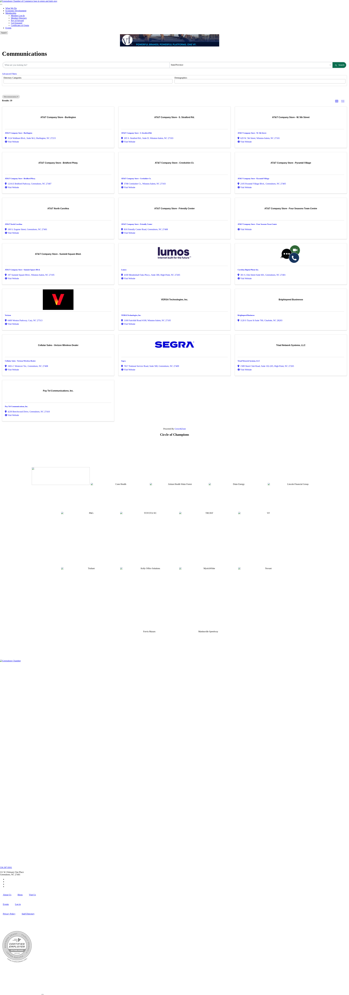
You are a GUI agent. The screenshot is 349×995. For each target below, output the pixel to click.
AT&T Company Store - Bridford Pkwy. (20, 178)
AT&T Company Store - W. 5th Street (252, 133)
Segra (123, 361)
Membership (10, 13)
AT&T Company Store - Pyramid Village (253, 178)
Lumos (124, 270)
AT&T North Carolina (13, 224)
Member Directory (19, 18)
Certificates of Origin (20, 25)
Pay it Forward (17, 20)
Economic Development (15, 11)
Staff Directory (28, 914)
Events (8, 28)
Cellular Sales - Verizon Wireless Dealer (20, 361)
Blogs (20, 895)
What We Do (11, 8)
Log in (18, 904)
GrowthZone (180, 429)
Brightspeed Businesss (246, 315)
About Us (7, 895)
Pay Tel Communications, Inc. (16, 406)
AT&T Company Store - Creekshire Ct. (136, 178)
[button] (336, 101)
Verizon (8, 315)
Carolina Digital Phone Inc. (248, 270)
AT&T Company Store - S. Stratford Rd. (136, 133)
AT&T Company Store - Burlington (18, 133)
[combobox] (251, 65)
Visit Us (32, 895)
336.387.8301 (6, 867)
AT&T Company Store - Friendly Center (136, 224)
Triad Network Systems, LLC (249, 361)
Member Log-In (18, 15)
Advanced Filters (9, 74)
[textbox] (5, 80)
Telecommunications (10, 97)
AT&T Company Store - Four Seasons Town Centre (257, 224)
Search (341, 65)
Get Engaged (16, 23)
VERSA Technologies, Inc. (131, 315)
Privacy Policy (9, 914)
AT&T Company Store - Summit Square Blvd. (22, 270)
